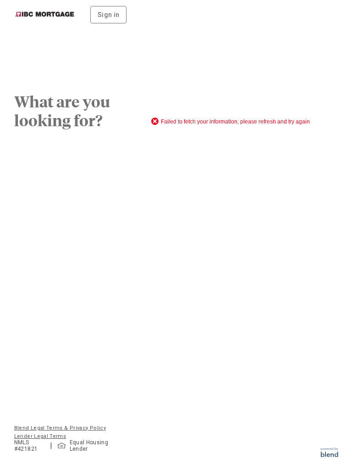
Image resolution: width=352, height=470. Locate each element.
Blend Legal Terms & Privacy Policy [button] (60, 428)
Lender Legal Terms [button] (40, 436)
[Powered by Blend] (329, 455)
